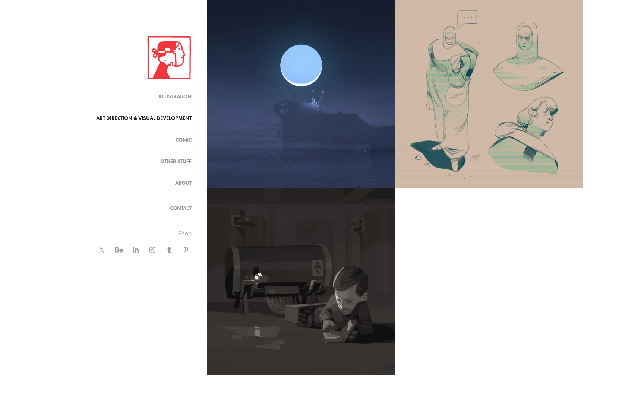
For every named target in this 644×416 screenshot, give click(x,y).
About (183, 183)
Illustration (175, 96)
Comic (184, 140)
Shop (185, 233)
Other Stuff (176, 161)
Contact (181, 208)
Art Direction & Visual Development (144, 118)
